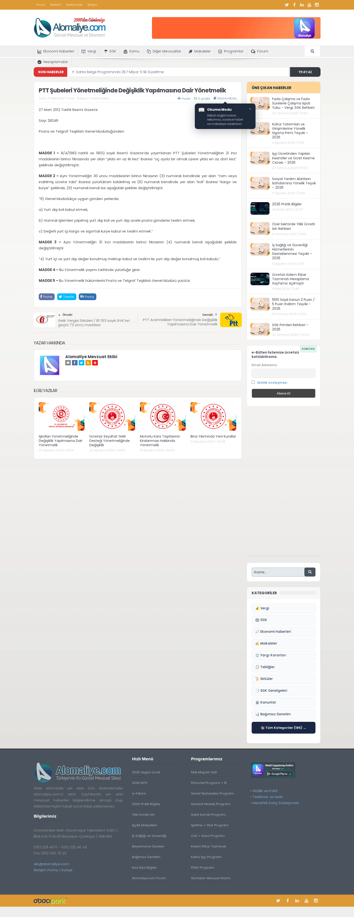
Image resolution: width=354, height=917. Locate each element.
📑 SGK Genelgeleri (271, 690)
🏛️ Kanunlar (265, 702)
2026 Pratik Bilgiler (287, 204)
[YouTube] (309, 4)
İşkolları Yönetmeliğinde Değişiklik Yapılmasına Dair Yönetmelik (60, 440)
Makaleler (202, 51)
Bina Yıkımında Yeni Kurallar (213, 436)
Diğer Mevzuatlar (167, 51)
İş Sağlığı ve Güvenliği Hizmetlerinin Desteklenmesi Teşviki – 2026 (292, 252)
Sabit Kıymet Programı (208, 814)
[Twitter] (287, 4)
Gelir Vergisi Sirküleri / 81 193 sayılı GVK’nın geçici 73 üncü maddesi (94, 322)
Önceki (67, 315)
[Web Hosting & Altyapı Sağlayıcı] (50, 900)
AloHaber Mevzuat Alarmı (210, 878)
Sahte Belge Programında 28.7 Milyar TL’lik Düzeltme (120, 72)
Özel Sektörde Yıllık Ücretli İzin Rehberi (293, 226)
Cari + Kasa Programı (208, 835)
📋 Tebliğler (265, 667)
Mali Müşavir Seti (204, 772)
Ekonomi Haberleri (58, 51)
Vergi (91, 51)
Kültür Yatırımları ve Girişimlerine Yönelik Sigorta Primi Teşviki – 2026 (290, 131)
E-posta (204, 99)
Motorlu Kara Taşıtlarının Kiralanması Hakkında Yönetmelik (160, 440)
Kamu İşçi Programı (206, 857)
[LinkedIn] (302, 4)
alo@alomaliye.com (51, 863)
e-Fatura (139, 793)
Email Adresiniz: (265, 365)
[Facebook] (294, 4)
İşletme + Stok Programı (210, 825)
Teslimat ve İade (268, 796)
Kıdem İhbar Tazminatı (208, 846)
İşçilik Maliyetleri (144, 825)
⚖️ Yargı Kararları (270, 655)
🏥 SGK (261, 620)
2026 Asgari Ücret (146, 772)
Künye (67, 869)
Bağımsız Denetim (146, 857)
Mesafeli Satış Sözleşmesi (276, 802)
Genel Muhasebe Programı (212, 793)
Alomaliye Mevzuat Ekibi (91, 357)
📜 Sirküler (264, 679)
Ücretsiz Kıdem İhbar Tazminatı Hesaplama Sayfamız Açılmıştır (290, 279)
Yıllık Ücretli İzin (143, 814)
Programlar (233, 51)
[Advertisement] (283, 484)
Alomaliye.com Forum (149, 878)
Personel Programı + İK (209, 783)
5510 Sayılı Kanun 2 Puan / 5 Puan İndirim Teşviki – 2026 (293, 304)
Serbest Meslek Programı (210, 804)
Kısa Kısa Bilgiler (144, 867)
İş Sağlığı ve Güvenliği (149, 835)
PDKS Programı (202, 867)
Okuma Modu (227, 98)
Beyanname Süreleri (148, 846)
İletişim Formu (46, 869)
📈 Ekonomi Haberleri (273, 631)
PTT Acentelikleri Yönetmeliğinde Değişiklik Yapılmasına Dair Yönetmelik (180, 322)
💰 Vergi (262, 608)
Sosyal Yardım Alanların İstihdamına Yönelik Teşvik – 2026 (294, 183)
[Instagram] (317, 4)
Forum (41, 5)
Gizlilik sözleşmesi (272, 382)
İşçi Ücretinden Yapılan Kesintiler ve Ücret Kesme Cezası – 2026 (293, 158)
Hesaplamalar (55, 61)
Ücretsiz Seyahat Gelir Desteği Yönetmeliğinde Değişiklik (109, 440)
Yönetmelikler (99, 98)
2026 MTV (139, 783)
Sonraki (207, 315)
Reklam (55, 5)
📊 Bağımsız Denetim (273, 714)
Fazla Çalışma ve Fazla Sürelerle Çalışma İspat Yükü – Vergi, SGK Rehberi (293, 103)
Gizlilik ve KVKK (265, 790)
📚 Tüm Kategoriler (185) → (283, 727)
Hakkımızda (74, 5)
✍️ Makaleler (266, 643)
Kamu (134, 51)
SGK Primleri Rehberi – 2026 (290, 327)
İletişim (92, 5)
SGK (112, 51)
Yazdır (186, 99)
